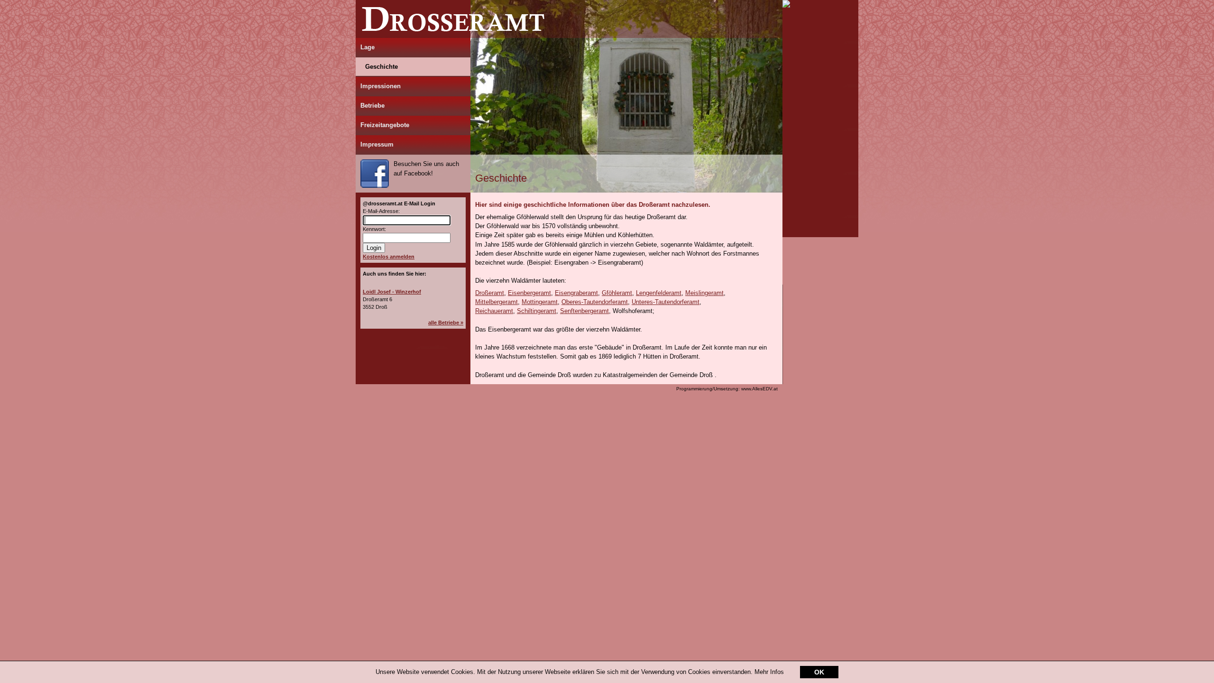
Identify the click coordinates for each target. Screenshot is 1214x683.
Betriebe (372, 105)
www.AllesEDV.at (727, 388)
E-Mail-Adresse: (381, 211)
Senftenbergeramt (584, 310)
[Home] (569, 35)
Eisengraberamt (576, 292)
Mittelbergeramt (496, 301)
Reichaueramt (494, 310)
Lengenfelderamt (658, 292)
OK (819, 672)
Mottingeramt (540, 301)
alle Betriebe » (445, 322)
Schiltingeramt (536, 310)
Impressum (377, 144)
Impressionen (380, 86)
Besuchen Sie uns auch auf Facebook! (426, 168)
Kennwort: (374, 229)
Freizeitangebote (384, 125)
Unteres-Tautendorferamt (665, 301)
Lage (367, 47)
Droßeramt (489, 292)
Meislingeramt (704, 292)
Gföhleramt (617, 292)
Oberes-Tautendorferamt (594, 301)
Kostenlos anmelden (388, 256)
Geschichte (381, 66)
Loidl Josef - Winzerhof (392, 292)
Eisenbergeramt (529, 292)
